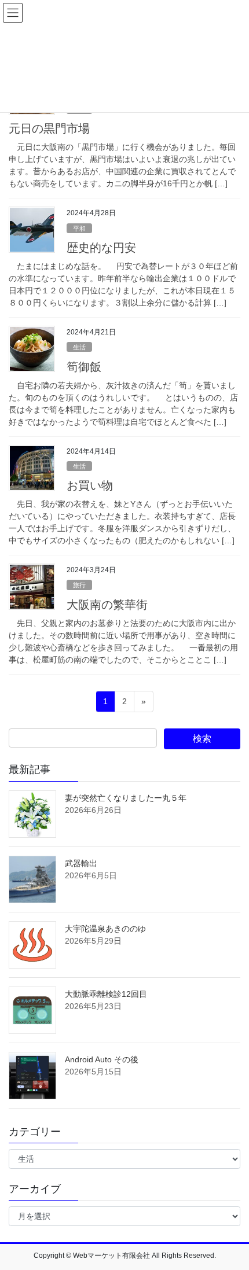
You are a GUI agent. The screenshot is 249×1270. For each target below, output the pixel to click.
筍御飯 (84, 366)
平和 (79, 228)
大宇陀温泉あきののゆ (105, 928)
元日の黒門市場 (49, 128)
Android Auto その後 (101, 1059)
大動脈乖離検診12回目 (106, 994)
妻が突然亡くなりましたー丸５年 (125, 798)
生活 (79, 347)
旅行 (79, 584)
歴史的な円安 (101, 247)
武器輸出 (81, 863)
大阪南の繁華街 (107, 604)
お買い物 (90, 485)
